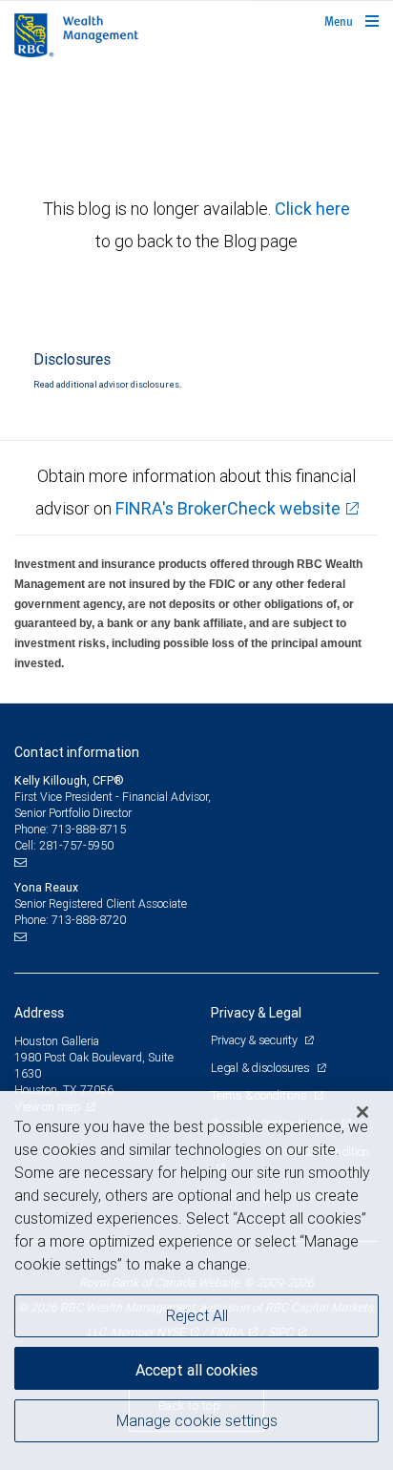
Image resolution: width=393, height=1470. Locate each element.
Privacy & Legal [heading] (256, 1012)
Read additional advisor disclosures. (107, 384)
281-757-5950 (76, 845)
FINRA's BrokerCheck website (228, 508)
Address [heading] (39, 1012)
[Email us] (22, 862)
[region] (196, 1280)
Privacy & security (255, 1040)
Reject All (197, 1315)
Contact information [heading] (76, 752)
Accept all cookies (196, 1369)
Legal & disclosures (261, 1068)
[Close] (362, 1112)
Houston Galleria (56, 1041)
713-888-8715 (89, 829)
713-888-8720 (89, 920)
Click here (312, 209)
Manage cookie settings (197, 1420)
